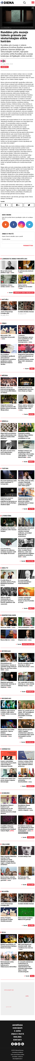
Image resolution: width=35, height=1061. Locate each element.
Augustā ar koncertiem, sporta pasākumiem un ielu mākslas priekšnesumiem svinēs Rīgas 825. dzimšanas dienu (26, 358)
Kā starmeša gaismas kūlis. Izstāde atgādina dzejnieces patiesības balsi (26, 553)
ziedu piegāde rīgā (9, 990)
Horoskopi (17, 1028)
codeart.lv (20, 1056)
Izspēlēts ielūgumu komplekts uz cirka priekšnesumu (8, 828)
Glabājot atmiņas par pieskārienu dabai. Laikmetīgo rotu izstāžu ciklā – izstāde (26, 454)
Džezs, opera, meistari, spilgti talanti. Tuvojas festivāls (26, 407)
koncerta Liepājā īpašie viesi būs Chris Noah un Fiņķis (25, 389)
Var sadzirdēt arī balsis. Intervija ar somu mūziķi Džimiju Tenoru (26, 684)
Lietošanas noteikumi (17, 1052)
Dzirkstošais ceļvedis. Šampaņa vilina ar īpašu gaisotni (8, 878)
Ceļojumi (6, 844)
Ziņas (4, 323)
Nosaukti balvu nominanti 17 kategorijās (9, 482)
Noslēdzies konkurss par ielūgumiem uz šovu (26, 828)
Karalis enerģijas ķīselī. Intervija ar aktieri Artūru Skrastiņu (26, 665)
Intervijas (6, 651)
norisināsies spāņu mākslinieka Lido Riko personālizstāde (8, 436)
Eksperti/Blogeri (9, 615)
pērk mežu (16, 991)
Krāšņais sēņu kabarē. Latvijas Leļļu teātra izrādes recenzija (8, 713)
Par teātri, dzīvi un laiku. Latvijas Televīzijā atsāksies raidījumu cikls (26, 483)
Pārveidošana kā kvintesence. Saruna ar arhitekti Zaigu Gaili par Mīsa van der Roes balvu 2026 (9, 667)
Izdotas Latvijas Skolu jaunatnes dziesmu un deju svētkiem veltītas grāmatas (25, 763)
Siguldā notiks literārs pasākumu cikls (8, 529)
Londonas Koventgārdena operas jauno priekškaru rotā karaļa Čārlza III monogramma (25, 339)
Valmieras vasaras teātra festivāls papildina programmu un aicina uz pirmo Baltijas (9, 501)
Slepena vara (25, 640)
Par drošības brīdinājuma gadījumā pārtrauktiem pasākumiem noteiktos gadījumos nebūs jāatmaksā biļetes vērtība (8, 359)
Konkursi (5, 793)
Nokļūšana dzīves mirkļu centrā (7, 285)
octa (27, 996)
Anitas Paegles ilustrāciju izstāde (7, 919)
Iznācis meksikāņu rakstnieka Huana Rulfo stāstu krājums (8, 763)
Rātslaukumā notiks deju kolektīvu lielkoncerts (9, 964)
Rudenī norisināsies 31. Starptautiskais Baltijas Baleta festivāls (9, 946)
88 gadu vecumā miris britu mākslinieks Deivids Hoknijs (8, 452)
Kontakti (17, 1040)
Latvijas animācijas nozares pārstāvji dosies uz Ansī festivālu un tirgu (26, 600)
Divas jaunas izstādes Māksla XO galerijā (25, 918)
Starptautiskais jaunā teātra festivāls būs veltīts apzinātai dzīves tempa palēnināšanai (26, 501)
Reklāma (17, 1037)
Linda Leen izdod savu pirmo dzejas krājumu (8, 780)
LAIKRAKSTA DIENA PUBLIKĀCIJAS (14, 259)
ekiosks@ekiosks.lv (17, 1058)
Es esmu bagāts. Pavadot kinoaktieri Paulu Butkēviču (24, 581)
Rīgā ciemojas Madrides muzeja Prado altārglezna (9, 860)
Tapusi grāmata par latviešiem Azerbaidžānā (25, 780)
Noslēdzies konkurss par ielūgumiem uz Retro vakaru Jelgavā (25, 807)
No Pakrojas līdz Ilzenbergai (24, 877)
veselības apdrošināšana (15, 1000)
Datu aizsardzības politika (17, 1054)
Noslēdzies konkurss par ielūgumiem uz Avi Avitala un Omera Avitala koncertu (8, 809)
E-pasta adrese (6, 239)
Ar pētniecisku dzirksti (25, 271)
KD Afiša (5, 891)
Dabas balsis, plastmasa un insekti (25, 286)
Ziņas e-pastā (17, 1034)
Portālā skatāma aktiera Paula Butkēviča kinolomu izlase (8, 582)
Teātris (5, 468)
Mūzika (5, 375)
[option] (17, 18)
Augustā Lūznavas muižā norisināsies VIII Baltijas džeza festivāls (8, 407)
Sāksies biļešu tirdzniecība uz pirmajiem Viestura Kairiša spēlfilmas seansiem (8, 601)
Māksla (5, 421)
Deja (4, 932)
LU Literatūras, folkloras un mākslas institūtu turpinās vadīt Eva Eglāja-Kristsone (8, 551)
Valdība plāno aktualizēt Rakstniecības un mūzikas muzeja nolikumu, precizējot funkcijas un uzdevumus (26, 532)
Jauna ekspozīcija (7, 312)
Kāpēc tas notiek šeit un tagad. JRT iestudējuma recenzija (26, 714)
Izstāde (26, 311)
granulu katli (8, 1006)
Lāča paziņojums (26, 627)
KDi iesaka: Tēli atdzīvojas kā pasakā (8, 337)
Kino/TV (5, 568)
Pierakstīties (28, 245)
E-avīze (17, 1031)
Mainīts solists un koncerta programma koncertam (8, 390)
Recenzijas (6, 698)
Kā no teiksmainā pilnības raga (7, 271)
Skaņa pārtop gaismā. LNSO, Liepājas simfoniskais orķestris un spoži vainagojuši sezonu (26, 733)
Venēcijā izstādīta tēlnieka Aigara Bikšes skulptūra (25, 436)
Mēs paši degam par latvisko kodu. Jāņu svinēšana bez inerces (25, 947)
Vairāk (11, 292)
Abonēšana (17, 1025)
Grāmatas (4, 67)
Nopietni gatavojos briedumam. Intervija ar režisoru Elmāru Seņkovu (8, 685)
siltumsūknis (23, 1008)
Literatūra (6, 516)
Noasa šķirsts (8, 640)
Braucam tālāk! (8, 627)
